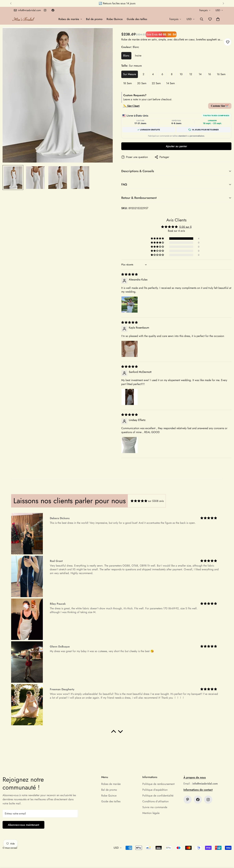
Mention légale (150, 813)
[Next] (223, 3)
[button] (218, 19)
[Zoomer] (105, 34)
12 (190, 74)
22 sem (156, 83)
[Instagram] (45, 10)
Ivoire (138, 55)
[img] (129, 274)
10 (181, 74)
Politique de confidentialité (157, 796)
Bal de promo (94, 19)
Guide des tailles (137, 19)
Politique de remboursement (158, 784)
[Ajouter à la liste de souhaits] (227, 42)
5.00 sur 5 (185, 227)
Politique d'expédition (155, 790)
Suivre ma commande (154, 807)
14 (200, 74)
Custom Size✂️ (220, 105)
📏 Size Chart (131, 105)
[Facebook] (53, 10)
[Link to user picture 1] (129, 304)
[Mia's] (23, 19)
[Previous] (11, 3)
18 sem (127, 83)
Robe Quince (115, 19)
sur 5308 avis (156, 501)
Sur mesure (129, 74)
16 (209, 74)
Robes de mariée (68, 19)
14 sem (170, 83)
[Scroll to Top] (227, 849)
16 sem (221, 74)
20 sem (141, 83)
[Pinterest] (187, 799)
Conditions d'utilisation (155, 801)
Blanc (126, 55)
